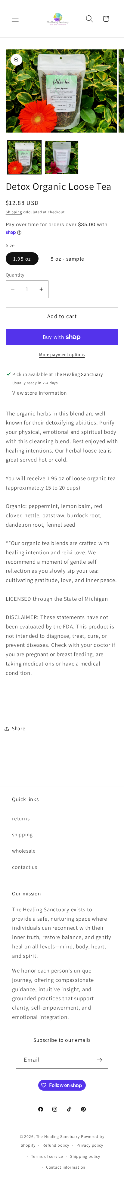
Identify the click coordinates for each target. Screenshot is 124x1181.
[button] (15, 19)
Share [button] (19, 728)
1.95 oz (22, 258)
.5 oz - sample (67, 258)
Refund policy (55, 1145)
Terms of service (47, 1156)
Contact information (65, 1167)
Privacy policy (89, 1145)
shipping (22, 834)
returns (20, 818)
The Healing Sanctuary (58, 1136)
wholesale (24, 850)
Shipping (14, 212)
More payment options (62, 354)
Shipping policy (85, 1156)
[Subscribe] (99, 1059)
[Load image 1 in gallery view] (24, 157)
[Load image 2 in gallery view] (62, 157)
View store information (39, 392)
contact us (24, 866)
